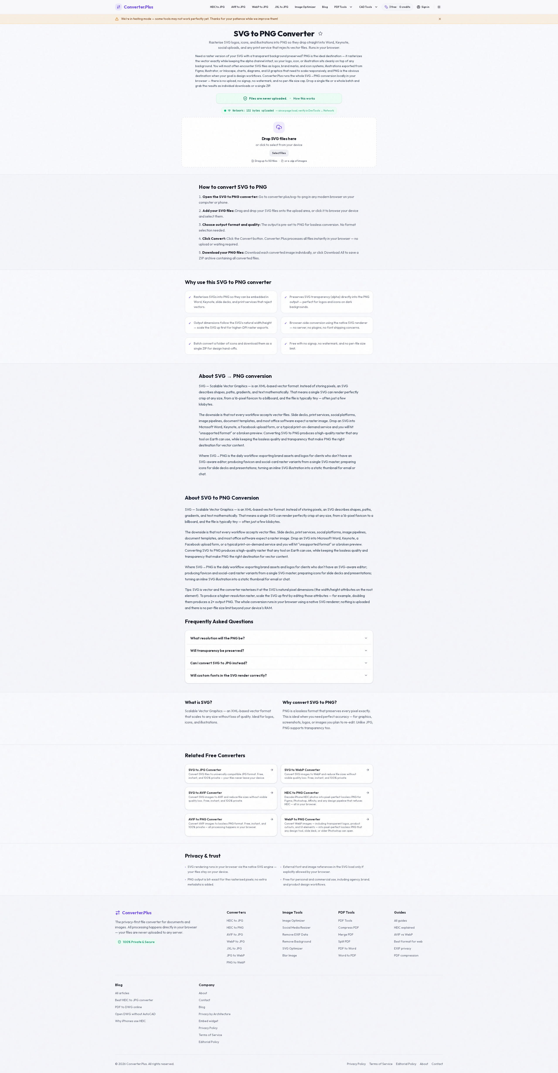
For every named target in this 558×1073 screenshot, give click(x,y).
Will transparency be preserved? (217, 650)
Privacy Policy (208, 1028)
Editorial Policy (209, 1042)
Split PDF (344, 941)
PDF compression (406, 955)
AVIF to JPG (238, 6)
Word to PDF (347, 955)
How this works (304, 98)
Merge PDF (346, 934)
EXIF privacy (402, 948)
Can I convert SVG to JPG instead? (218, 663)
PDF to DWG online (128, 1007)
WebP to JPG (260, 6)
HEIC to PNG (235, 927)
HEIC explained (404, 927)
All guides (400, 921)
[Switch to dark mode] (439, 7)
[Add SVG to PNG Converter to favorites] (320, 33)
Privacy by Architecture (215, 1014)
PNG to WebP (236, 962)
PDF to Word (347, 948)
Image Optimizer (305, 6)
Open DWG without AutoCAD (135, 1014)
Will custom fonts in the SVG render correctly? (228, 675)
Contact (204, 1000)
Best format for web (408, 941)
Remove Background (296, 941)
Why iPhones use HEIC (130, 1021)
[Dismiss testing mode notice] (440, 19)
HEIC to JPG (217, 6)
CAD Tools (365, 6)
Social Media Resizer (296, 927)
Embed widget (208, 1021)
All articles (122, 993)
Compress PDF (348, 927)
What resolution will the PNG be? (217, 638)
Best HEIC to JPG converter (134, 1000)
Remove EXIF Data (295, 934)
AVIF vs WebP (403, 934)
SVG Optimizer (292, 948)
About (203, 993)
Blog (325, 6)
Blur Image (289, 955)
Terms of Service (210, 1035)
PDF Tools (340, 6)
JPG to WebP (236, 955)
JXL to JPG (281, 6)
